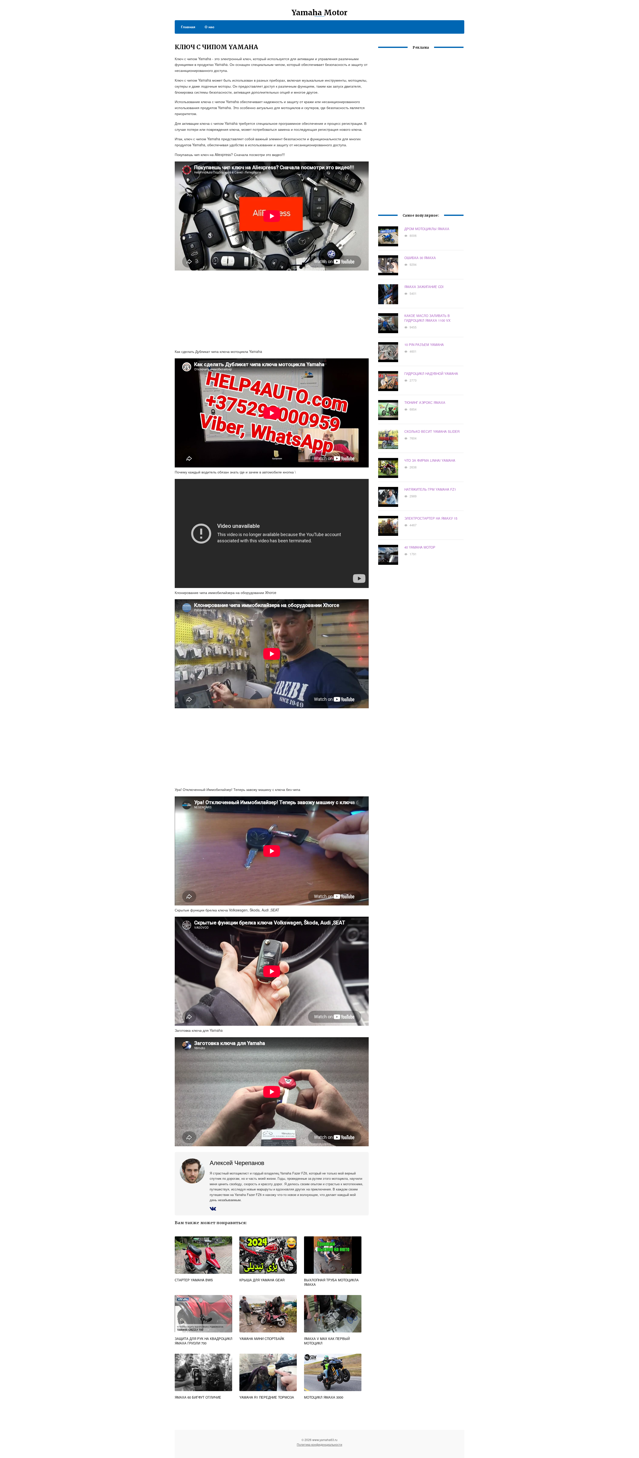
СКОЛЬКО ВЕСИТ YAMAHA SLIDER (432, 431)
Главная (188, 26)
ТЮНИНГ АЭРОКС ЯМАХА (424, 402)
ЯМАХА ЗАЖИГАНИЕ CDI (424, 286)
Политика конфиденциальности (319, 1444)
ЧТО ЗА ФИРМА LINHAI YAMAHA (429, 460)
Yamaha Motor (319, 12)
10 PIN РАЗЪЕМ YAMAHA (424, 344)
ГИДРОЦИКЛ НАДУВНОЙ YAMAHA (431, 373)
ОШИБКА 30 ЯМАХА (420, 257)
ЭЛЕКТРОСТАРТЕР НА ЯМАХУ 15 (430, 518)
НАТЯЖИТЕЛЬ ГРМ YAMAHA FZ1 (430, 489)
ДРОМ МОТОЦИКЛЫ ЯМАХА (426, 228)
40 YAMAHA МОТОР (419, 547)
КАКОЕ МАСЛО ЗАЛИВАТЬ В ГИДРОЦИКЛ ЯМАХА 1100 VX (427, 318)
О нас (209, 26)
